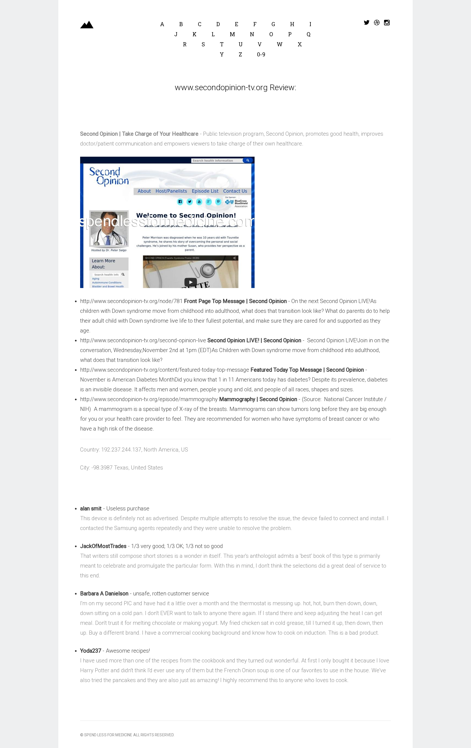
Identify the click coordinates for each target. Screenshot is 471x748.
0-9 (261, 54)
